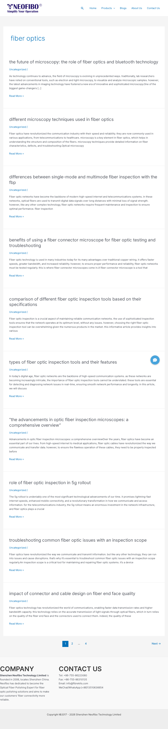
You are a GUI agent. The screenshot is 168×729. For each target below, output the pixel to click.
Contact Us (153, 8)
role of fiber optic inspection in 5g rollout (50, 482)
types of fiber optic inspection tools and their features (63, 362)
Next (156, 643)
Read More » (16, 96)
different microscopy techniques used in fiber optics (61, 119)
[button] (82, 8)
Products (106, 8)
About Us (136, 8)
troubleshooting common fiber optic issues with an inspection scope (78, 540)
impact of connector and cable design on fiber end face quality (72, 593)
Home (93, 8)
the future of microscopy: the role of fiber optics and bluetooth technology (83, 61)
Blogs (123, 8)
